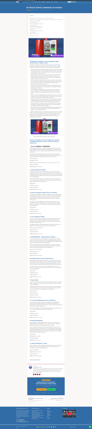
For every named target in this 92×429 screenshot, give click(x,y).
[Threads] (38, 374)
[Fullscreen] (74, 416)
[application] (69, 413)
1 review (39, 340)
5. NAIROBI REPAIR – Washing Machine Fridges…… (36, 26)
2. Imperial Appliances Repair (34, 22)
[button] (69, 1)
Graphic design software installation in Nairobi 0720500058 (35, 399)
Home (36, 1)
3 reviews (39, 213)
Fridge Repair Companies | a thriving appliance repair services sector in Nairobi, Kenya (41, 18)
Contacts (55, 1)
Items (48, 417)
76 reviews (40, 355)
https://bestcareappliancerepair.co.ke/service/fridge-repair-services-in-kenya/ (46, 162)
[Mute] (72, 416)
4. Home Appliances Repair (33, 25)
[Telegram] (49, 426)
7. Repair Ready (32, 29)
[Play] (63, 416)
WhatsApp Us (52, 389)
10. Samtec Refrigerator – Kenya (34, 33)
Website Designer (73, 426)
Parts (48, 416)
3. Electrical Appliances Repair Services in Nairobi (36, 23)
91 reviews (40, 166)
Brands (48, 412)
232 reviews (40, 233)
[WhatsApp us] (90, 427)
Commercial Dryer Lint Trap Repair (37, 417)
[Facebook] (36, 374)
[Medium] (51, 426)
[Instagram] (72, 1)
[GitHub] (46, 426)
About (39, 1)
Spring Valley (38, 204)
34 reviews (40, 317)
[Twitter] (38, 426)
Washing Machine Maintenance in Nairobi (57, 398)
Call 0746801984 (42, 389)
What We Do (49, 411)
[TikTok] (44, 426)
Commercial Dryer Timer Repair (37, 410)
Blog (52, 1)
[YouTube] (55, 426)
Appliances (49, 415)
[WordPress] (47, 426)
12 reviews (39, 189)
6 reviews (39, 297)
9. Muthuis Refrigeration (33, 32)
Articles (30, 5)
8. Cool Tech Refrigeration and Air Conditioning (36, 30)
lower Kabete (56, 267)
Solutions (48, 1)
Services (43, 1)
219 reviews (40, 255)
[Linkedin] (75, 1)
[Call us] (90, 424)
